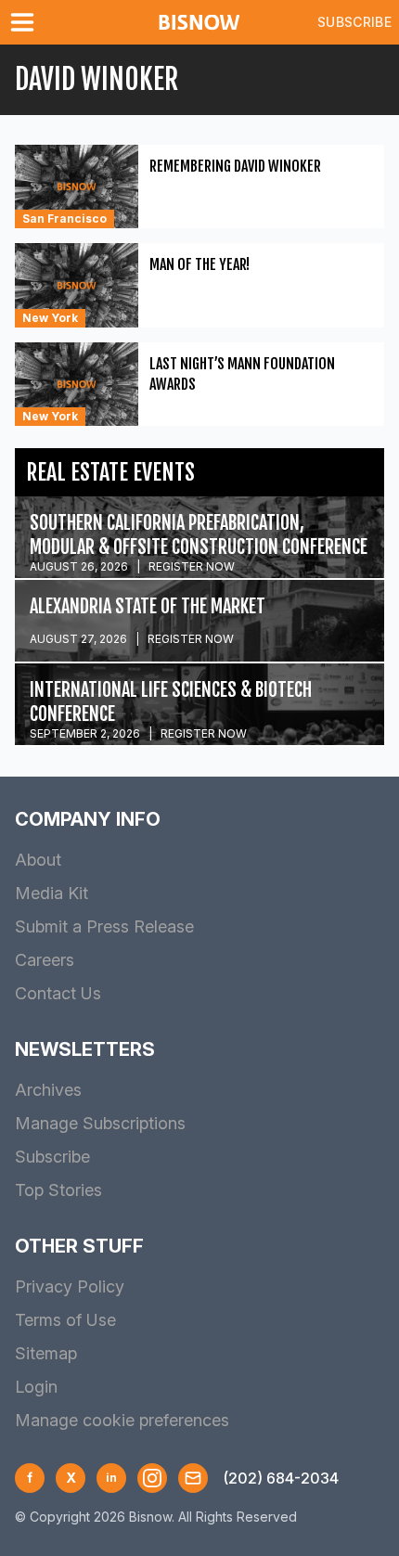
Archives (48, 1089)
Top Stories (58, 1190)
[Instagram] (152, 1478)
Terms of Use (65, 1320)
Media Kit (51, 893)
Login (36, 1386)
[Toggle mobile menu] (26, 22)
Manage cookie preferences (122, 1420)
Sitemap (46, 1353)
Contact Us (58, 993)
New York (50, 318)
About (38, 859)
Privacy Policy (69, 1286)
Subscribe (354, 22)
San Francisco (64, 218)
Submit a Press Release (104, 926)
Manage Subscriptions (100, 1123)
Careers (44, 960)
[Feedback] (193, 1478)
